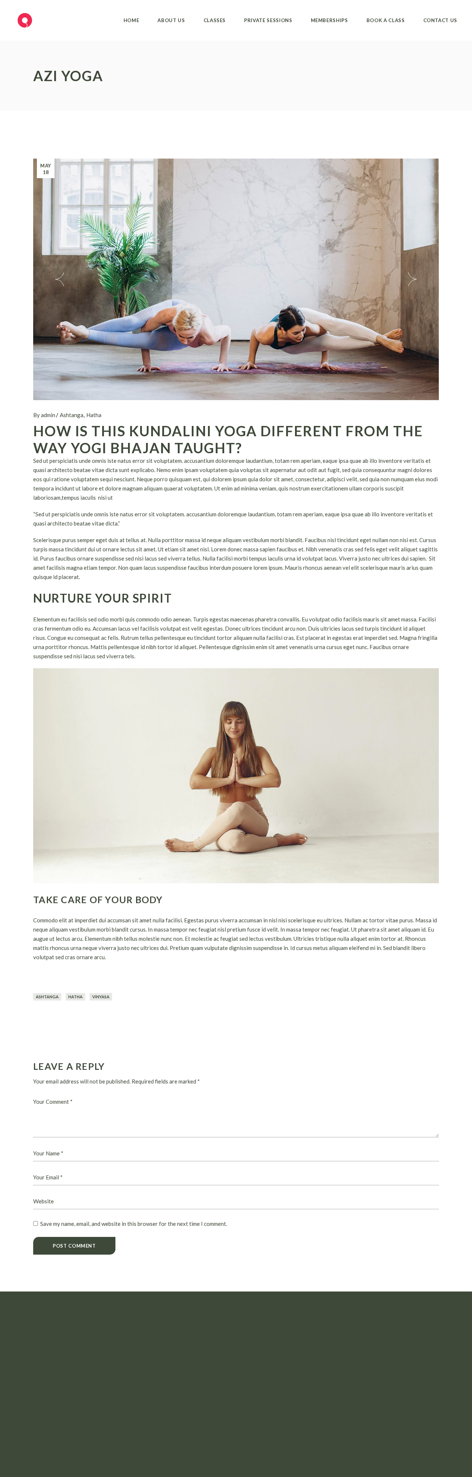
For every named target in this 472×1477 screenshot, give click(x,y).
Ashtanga (71, 415)
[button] (59, 279)
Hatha (93, 415)
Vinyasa (101, 996)
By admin (44, 415)
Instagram (254, 1342)
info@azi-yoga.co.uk (371, 1375)
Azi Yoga (275, 1449)
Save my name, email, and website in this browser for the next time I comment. (133, 1223)
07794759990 (364, 1363)
